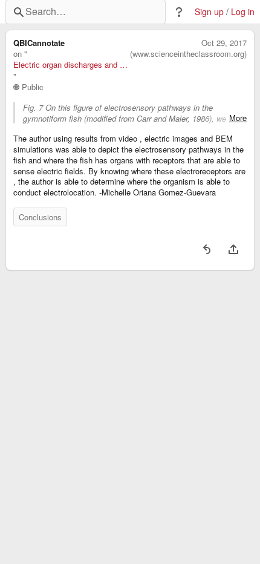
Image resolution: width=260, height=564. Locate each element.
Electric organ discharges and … (70, 64)
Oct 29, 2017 (224, 43)
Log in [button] (243, 12)
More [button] (238, 118)
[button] (179, 12)
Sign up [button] (209, 12)
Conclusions (40, 217)
